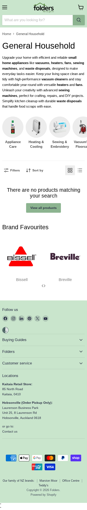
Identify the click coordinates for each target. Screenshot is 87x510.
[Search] (79, 20)
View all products (43, 208)
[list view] (80, 170)
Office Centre (70, 480)
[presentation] (42, 285)
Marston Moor (48, 480)
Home (6, 34)
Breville (65, 279)
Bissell (22, 279)
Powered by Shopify (43, 494)
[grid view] (70, 170)
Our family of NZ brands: (19, 480)
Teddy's (43, 485)
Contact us (9, 431)
